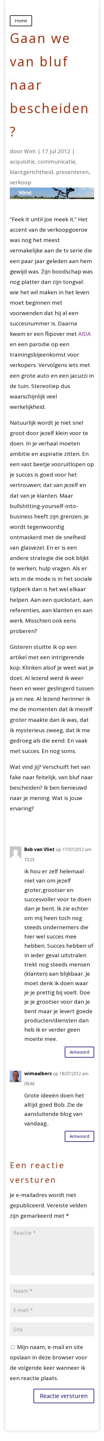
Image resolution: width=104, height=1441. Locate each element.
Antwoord (79, 1052)
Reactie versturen (64, 1396)
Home (21, 20)
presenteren (72, 172)
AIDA (84, 334)
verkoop (20, 182)
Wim (30, 151)
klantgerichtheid (31, 172)
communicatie (56, 161)
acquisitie (22, 161)
